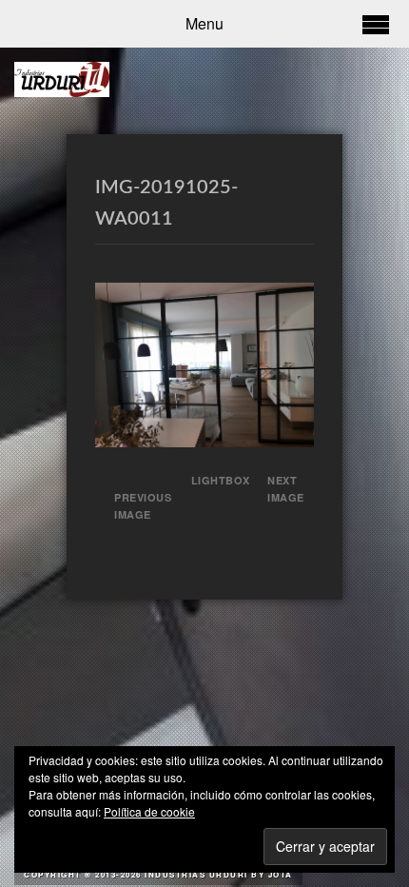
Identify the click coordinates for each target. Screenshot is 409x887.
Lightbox (214, 480)
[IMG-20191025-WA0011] (204, 441)
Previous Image (142, 506)
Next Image (285, 488)
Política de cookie (149, 811)
